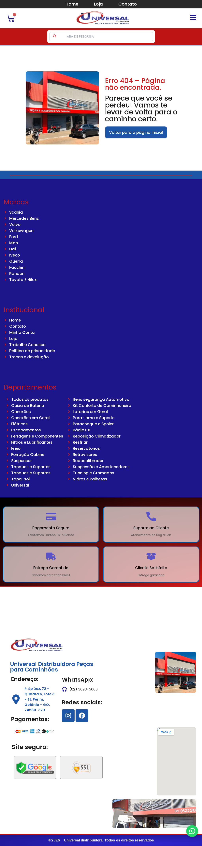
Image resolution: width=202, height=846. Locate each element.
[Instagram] (68, 715)
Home (71, 4)
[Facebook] (82, 715)
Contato (127, 4)
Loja (98, 4)
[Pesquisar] (54, 36)
